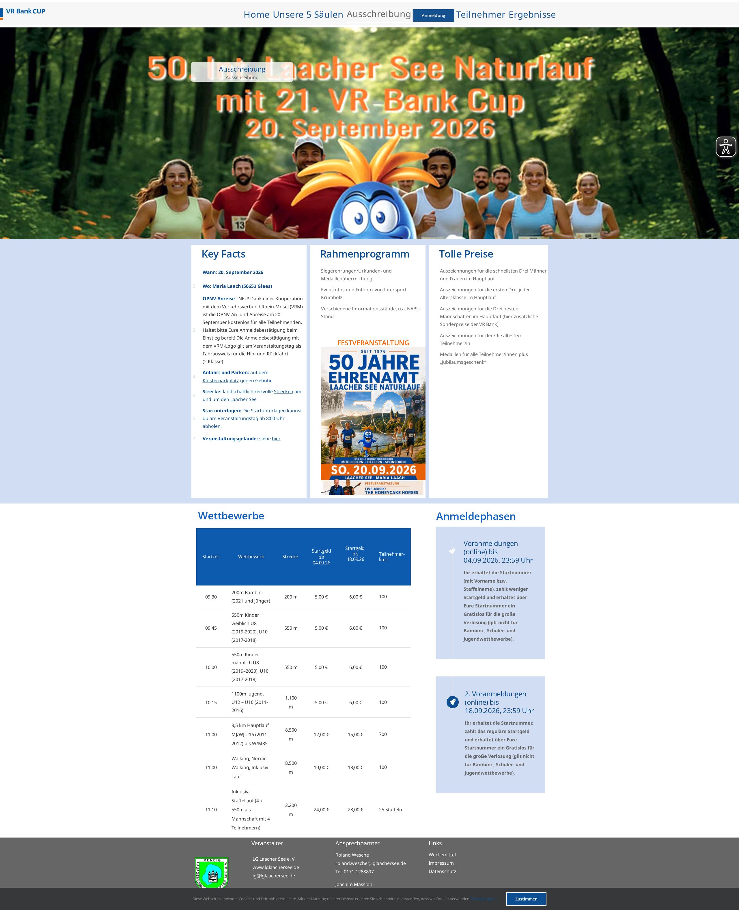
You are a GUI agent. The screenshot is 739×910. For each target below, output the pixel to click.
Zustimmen (526, 899)
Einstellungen (483, 898)
